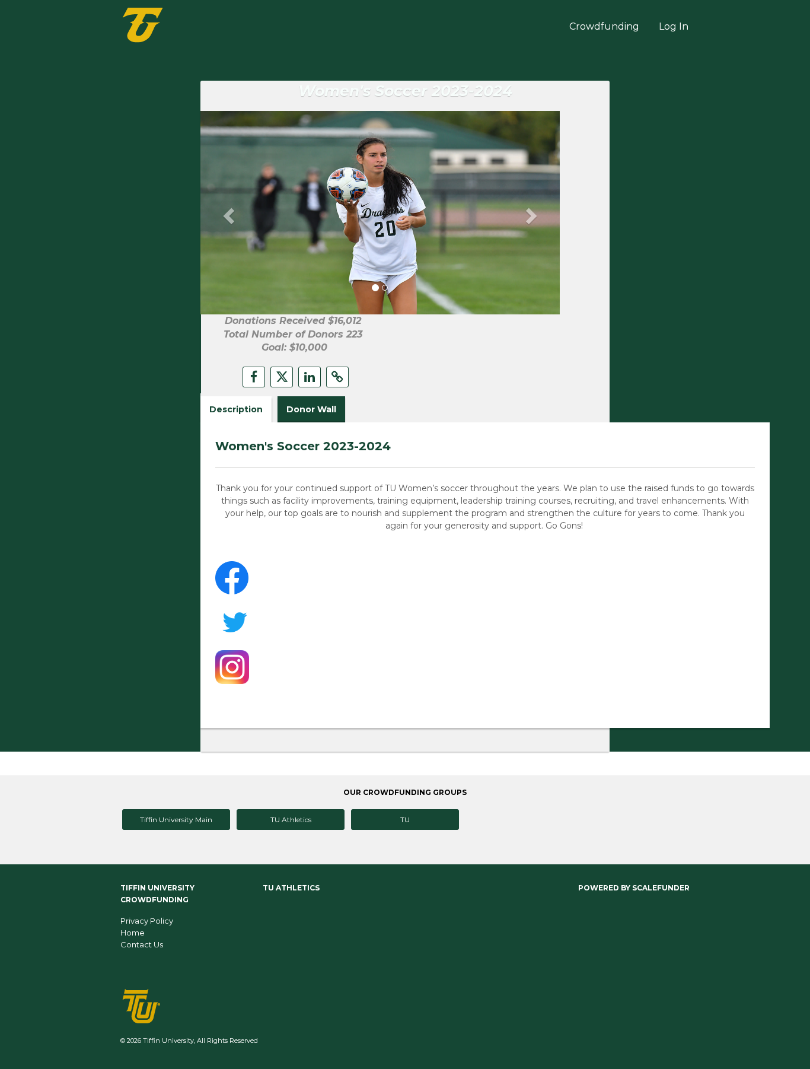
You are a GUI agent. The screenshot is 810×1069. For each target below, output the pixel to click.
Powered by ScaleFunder (634, 887)
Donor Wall (311, 409)
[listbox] (380, 212)
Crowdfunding (604, 26)
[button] (227, 212)
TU (405, 819)
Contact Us (141, 944)
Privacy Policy (146, 920)
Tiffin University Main (176, 819)
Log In (673, 26)
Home (132, 932)
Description (236, 409)
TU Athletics (290, 819)
